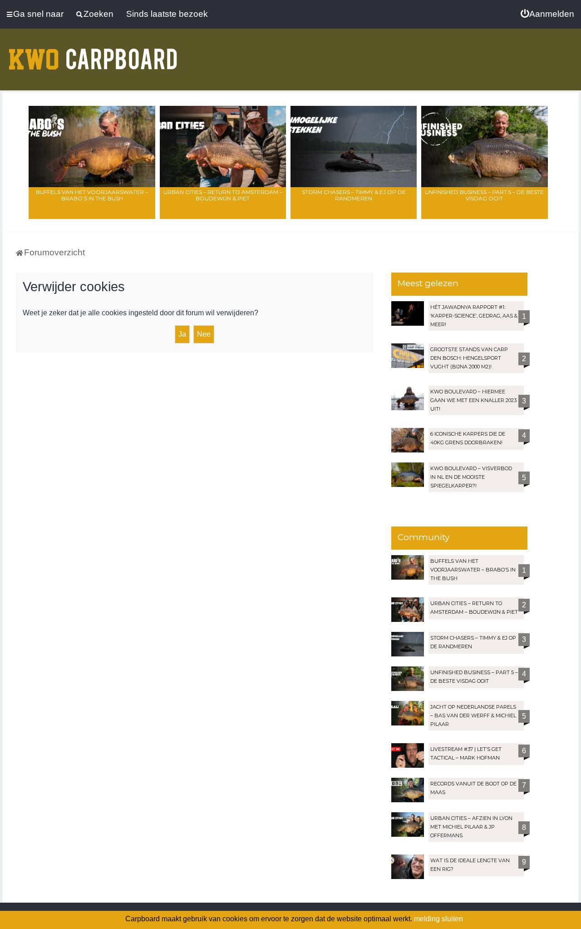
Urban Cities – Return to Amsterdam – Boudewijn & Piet (222, 195)
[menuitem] (547, 14)
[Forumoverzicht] (93, 54)
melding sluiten (438, 919)
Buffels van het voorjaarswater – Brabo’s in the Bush (92, 195)
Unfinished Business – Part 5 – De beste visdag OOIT (484, 195)
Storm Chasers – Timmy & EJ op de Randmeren (354, 195)
